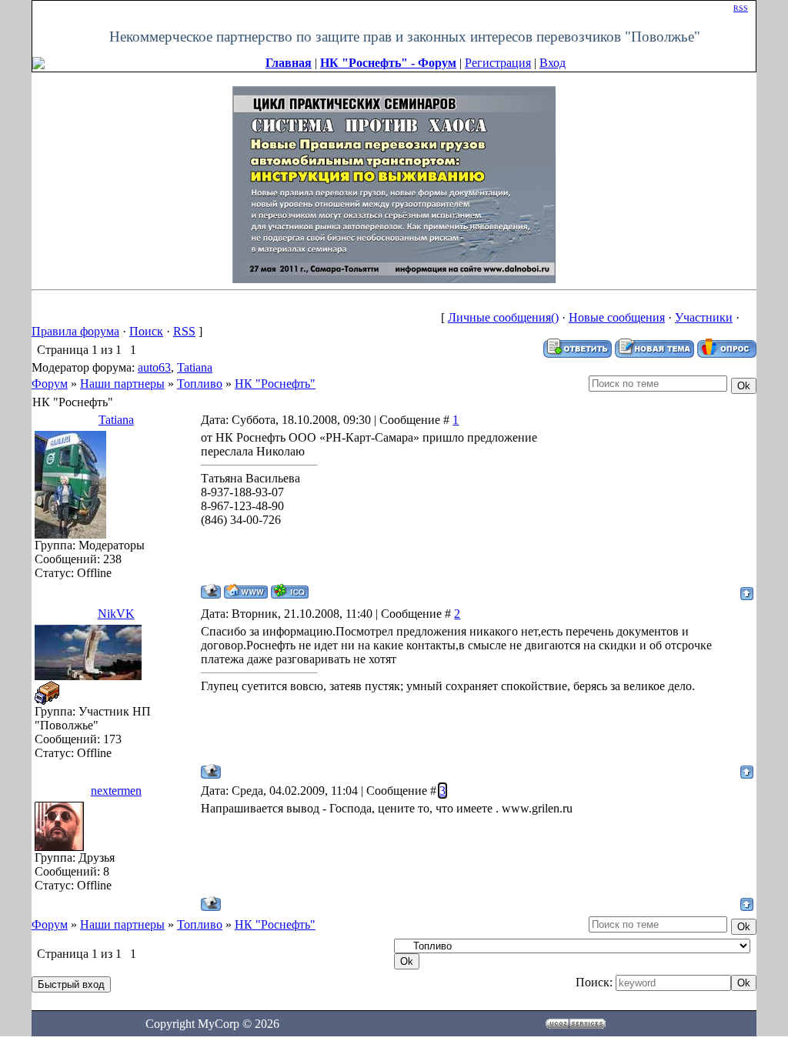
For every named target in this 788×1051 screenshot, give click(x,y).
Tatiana (194, 367)
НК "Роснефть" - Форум (388, 62)
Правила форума (75, 331)
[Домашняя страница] (246, 591)
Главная (288, 62)
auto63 (154, 367)
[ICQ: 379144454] (290, 591)
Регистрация (498, 62)
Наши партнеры (122, 383)
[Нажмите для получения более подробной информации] (394, 183)
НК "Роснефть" (275, 383)
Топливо (199, 383)
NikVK (116, 613)
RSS (740, 8)
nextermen (116, 790)
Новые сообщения (617, 317)
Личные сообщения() (503, 317)
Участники (704, 317)
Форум (50, 383)
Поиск (146, 331)
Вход (552, 62)
